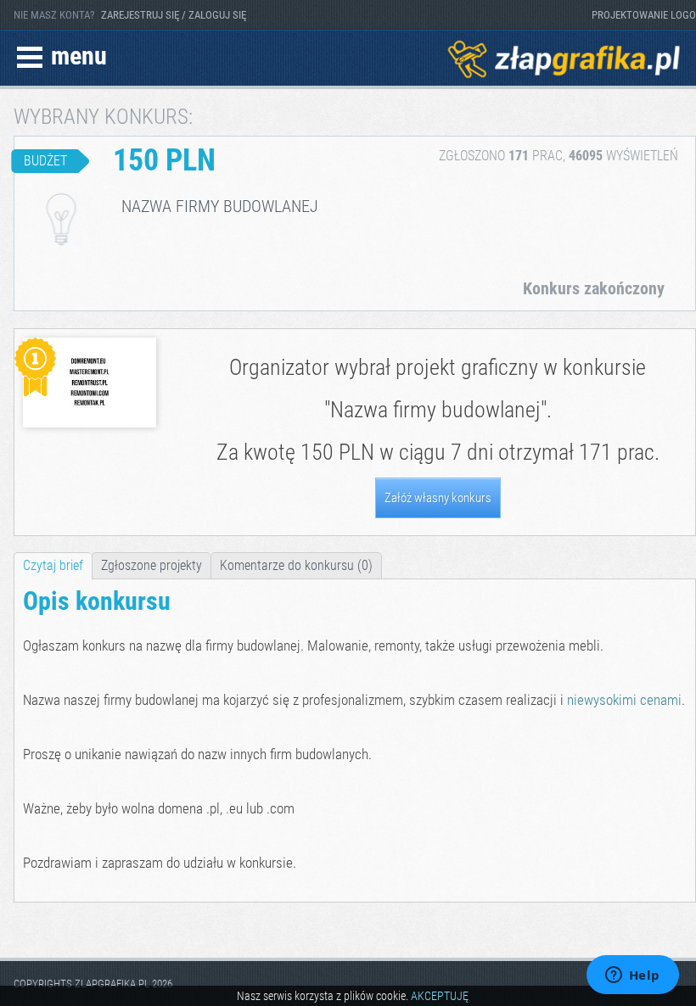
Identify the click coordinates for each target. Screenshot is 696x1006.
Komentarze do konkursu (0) (296, 565)
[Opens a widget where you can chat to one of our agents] (632, 976)
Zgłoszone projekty (151, 565)
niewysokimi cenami (624, 699)
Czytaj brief (53, 565)
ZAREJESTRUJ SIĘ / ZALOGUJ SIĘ (173, 14)
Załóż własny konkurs (437, 498)
